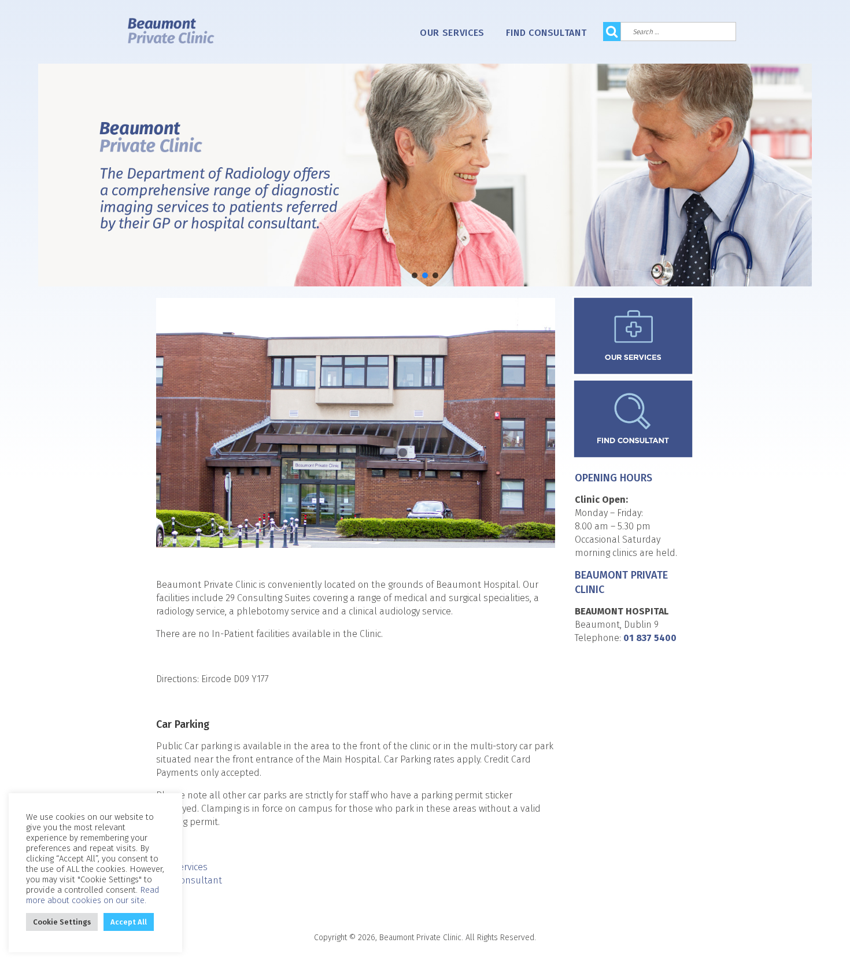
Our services (452, 32)
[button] (414, 275)
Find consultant (546, 32)
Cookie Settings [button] (62, 922)
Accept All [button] (128, 922)
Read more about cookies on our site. (93, 895)
